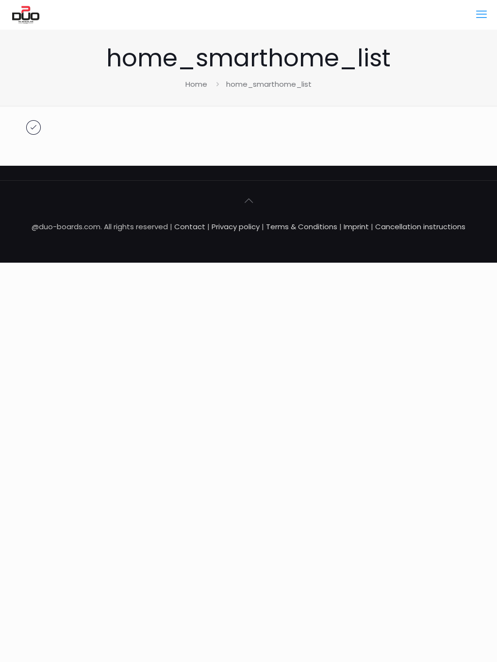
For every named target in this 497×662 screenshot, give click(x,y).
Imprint (356, 226)
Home (196, 84)
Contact (189, 226)
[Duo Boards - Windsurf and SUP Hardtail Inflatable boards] (26, 14)
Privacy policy (237, 226)
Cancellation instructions (420, 226)
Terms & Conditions (301, 226)
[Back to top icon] (248, 200)
